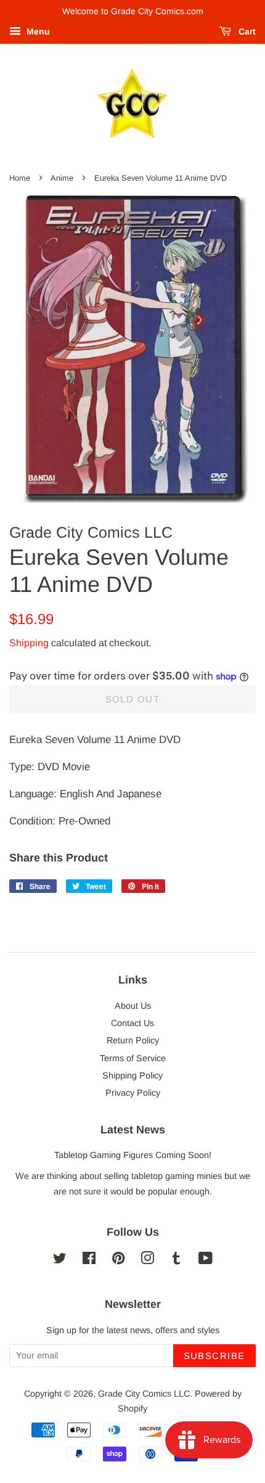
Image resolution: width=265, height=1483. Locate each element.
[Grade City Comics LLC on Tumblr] (176, 1260)
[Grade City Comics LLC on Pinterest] (118, 1260)
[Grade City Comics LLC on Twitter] (60, 1260)
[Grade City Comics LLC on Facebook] (89, 1260)
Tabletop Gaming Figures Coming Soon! (132, 1155)
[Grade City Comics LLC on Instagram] (147, 1260)
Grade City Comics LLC (144, 1394)
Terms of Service (133, 1058)
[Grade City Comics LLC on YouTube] (205, 1260)
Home (19, 178)
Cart (246, 31)
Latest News (132, 1130)
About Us (133, 1006)
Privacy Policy (132, 1093)
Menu (37, 31)
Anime (62, 178)
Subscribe (215, 1355)
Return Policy (133, 1040)
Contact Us (132, 1023)
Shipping (29, 643)
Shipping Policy (132, 1075)
